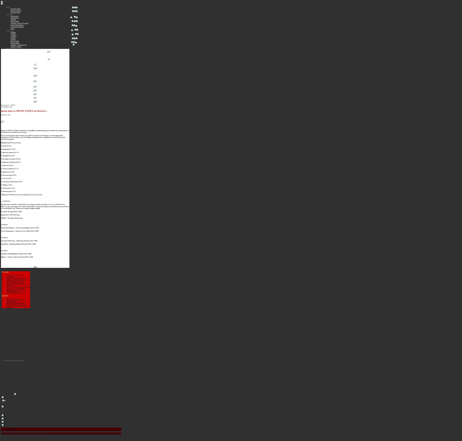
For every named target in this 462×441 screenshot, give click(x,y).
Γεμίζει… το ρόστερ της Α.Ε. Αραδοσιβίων (18, 287)
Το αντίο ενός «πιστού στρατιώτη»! (16, 278)
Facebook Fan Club (11, 428)
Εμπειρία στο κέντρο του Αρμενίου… (17, 289)
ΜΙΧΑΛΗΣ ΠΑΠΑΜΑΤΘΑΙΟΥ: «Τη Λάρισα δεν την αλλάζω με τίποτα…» (17, 303)
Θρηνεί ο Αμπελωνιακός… (14, 299)
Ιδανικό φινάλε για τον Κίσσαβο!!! (16, 300)
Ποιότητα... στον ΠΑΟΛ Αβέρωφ (16, 288)
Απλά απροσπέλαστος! (13, 291)
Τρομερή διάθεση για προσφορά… (16, 292)
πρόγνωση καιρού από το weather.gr (14, 360)
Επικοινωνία (9, 430)
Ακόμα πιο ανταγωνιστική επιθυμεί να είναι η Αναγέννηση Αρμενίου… (17, 280)
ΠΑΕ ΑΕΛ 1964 (15, 9)
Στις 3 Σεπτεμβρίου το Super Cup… (16, 282)
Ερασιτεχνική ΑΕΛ (16, 11)
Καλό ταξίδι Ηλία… (12, 301)
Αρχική (8, 7)
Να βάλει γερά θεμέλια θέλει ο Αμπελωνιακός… (15, 276)
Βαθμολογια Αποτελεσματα (14, 48)
